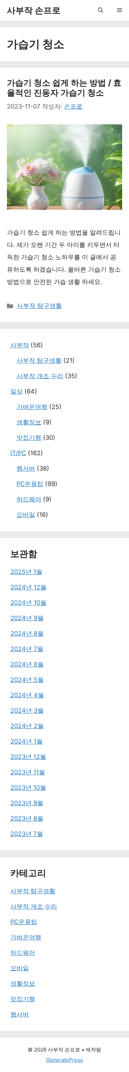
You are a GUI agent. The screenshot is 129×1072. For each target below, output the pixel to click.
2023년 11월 (27, 772)
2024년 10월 (28, 602)
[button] (100, 10)
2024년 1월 (26, 741)
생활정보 (29, 422)
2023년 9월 (26, 803)
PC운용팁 (30, 483)
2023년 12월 (28, 756)
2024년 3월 (27, 710)
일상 (16, 391)
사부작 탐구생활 (39, 305)
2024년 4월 (27, 695)
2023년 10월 (28, 787)
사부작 (19, 345)
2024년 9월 (27, 618)
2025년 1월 (26, 571)
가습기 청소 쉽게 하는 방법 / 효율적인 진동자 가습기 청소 (64, 88)
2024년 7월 (26, 648)
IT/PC (18, 453)
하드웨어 (29, 499)
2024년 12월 (28, 587)
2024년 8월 (27, 633)
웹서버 (26, 468)
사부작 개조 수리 (40, 375)
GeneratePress (64, 1060)
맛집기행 (29, 437)
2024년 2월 (27, 726)
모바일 (26, 514)
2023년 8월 (26, 818)
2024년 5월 (27, 679)
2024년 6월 (27, 664)
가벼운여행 (32, 406)
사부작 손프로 (34, 10)
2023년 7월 (26, 833)
